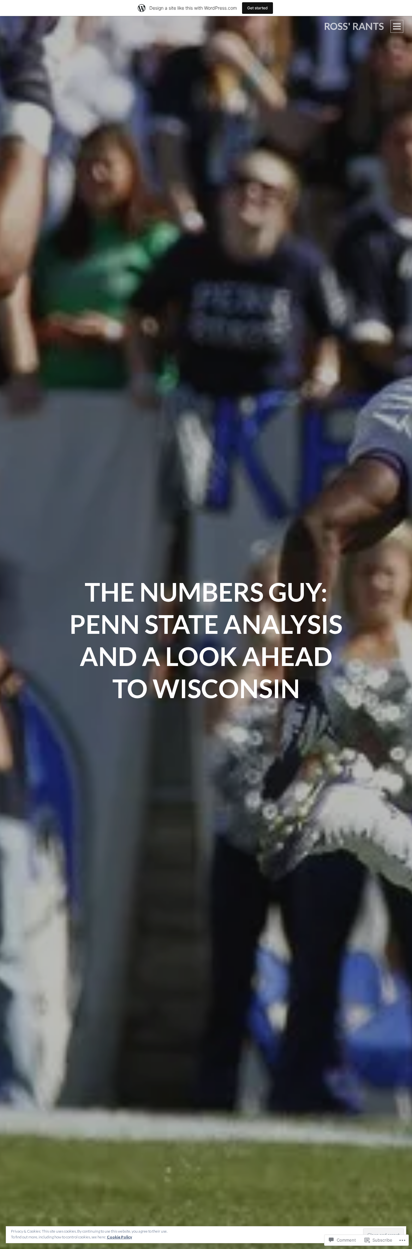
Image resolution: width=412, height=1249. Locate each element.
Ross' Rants (354, 26)
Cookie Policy (119, 1237)
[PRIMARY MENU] (396, 26)
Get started (257, 7)
